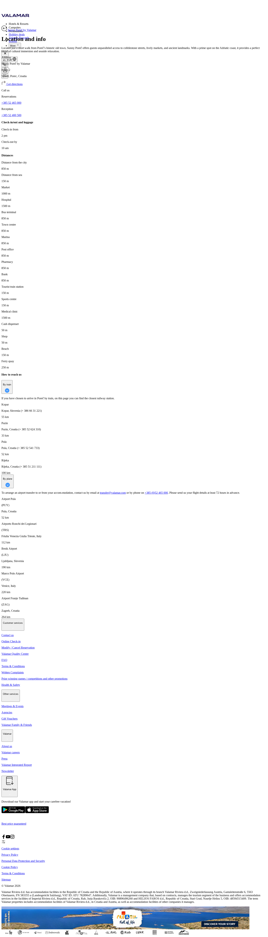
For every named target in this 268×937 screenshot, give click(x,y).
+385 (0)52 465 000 (156, 492)
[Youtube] (8, 837)
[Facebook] (3, 837)
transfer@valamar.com (113, 492)
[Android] (37, 812)
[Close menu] (5, 54)
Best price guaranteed (13, 823)
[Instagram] (12, 837)
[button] (138, 24)
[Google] (13, 812)
